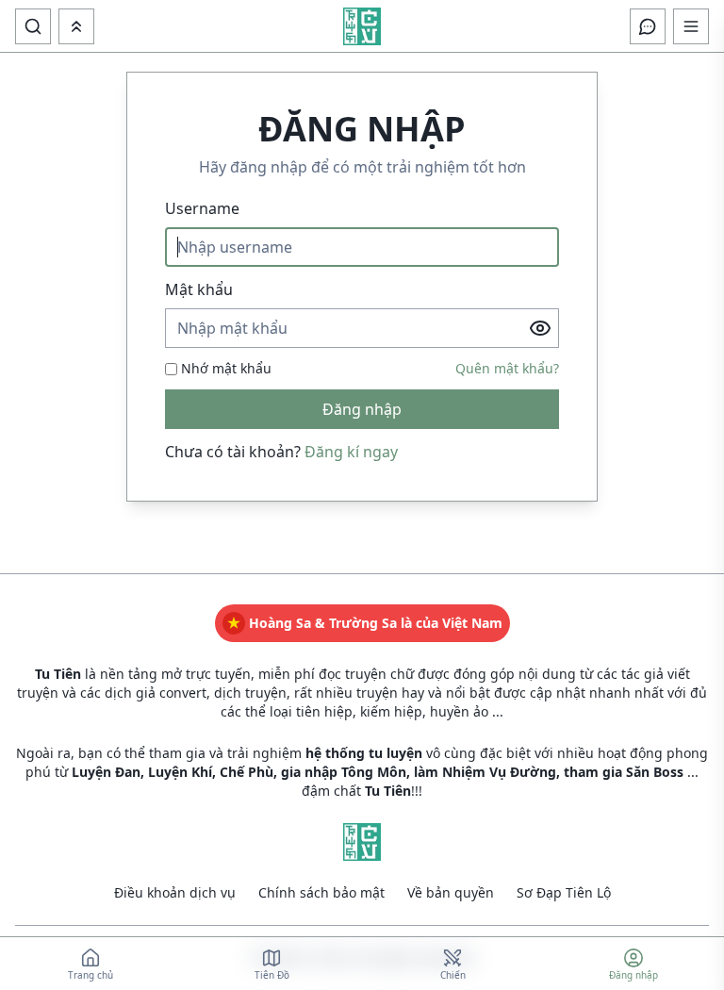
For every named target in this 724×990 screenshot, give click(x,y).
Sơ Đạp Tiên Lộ (564, 892)
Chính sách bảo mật (321, 892)
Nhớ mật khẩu (226, 368)
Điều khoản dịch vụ (175, 892)
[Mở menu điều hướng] (691, 26)
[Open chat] (648, 26)
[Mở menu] (76, 26)
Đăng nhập (362, 409)
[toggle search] (33, 26)
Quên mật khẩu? (507, 368)
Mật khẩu (199, 289)
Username (202, 208)
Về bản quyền (450, 892)
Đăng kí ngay (351, 451)
